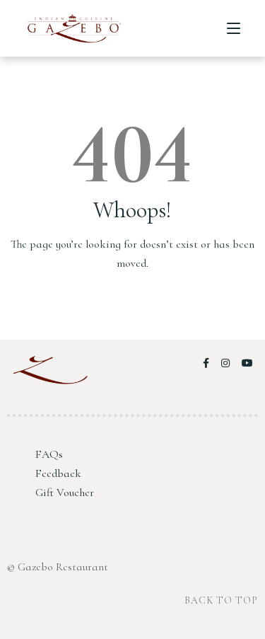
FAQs (49, 454)
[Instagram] (228, 363)
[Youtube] (248, 363)
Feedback (58, 473)
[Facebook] (208, 363)
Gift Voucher (64, 492)
